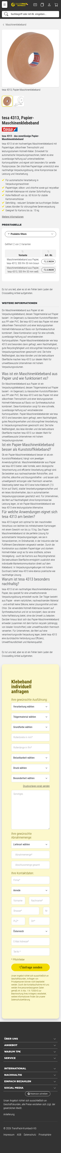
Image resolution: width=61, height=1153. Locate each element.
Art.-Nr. (49, 255)
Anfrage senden (32, 967)
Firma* (16, 880)
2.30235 (50, 270)
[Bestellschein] (35, 4)
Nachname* (37, 900)
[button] (4, 4)
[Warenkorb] (56, 4)
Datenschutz (30, 1134)
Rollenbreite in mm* (23, 737)
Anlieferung (9, 1114)
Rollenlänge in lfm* (22, 747)
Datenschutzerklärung (20, 999)
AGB (19, 1134)
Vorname (17, 900)
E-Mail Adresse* (21, 941)
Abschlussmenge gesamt (27, 864)
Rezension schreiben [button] (39, 1093)
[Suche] (6, 14)
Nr (46, 910)
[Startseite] (19, 4)
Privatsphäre (45, 1134)
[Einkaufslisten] (42, 4)
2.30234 (50, 261)
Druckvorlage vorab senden (36, 786)
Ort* (33, 921)
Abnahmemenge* (23, 854)
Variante (23, 255)
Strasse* (17, 910)
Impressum (8, 1134)
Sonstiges (18, 793)
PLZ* (15, 921)
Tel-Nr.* (17, 951)
